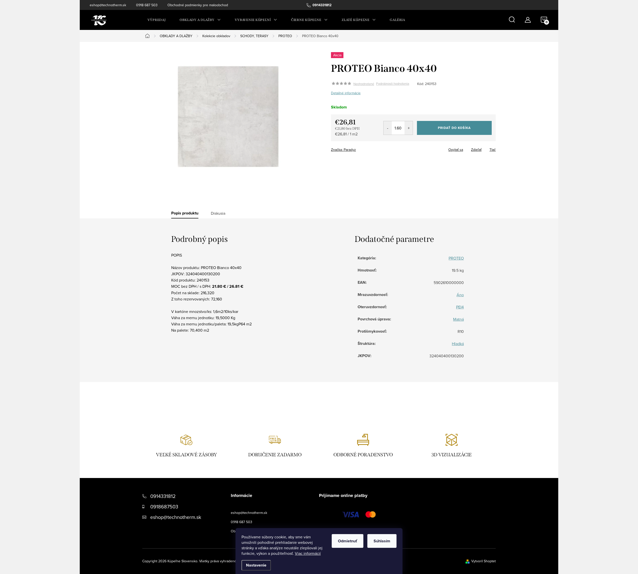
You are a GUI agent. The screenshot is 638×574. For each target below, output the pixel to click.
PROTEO (456, 258)
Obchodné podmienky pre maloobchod (197, 4)
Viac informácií (308, 553)
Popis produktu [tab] (184, 213)
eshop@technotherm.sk (108, 4)
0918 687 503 (147, 4)
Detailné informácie (346, 93)
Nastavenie (256, 565)
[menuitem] (157, 20)
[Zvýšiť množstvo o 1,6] (408, 128)
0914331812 (163, 496)
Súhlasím (382, 541)
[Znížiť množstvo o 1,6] (388, 128)
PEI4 (460, 307)
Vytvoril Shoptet (483, 561)
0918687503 (164, 506)
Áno (460, 294)
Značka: (343, 149)
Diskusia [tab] (218, 213)
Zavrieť (366, 148)
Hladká (458, 343)
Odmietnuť (347, 541)
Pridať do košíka (454, 127)
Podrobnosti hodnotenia (392, 84)
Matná (458, 319)
